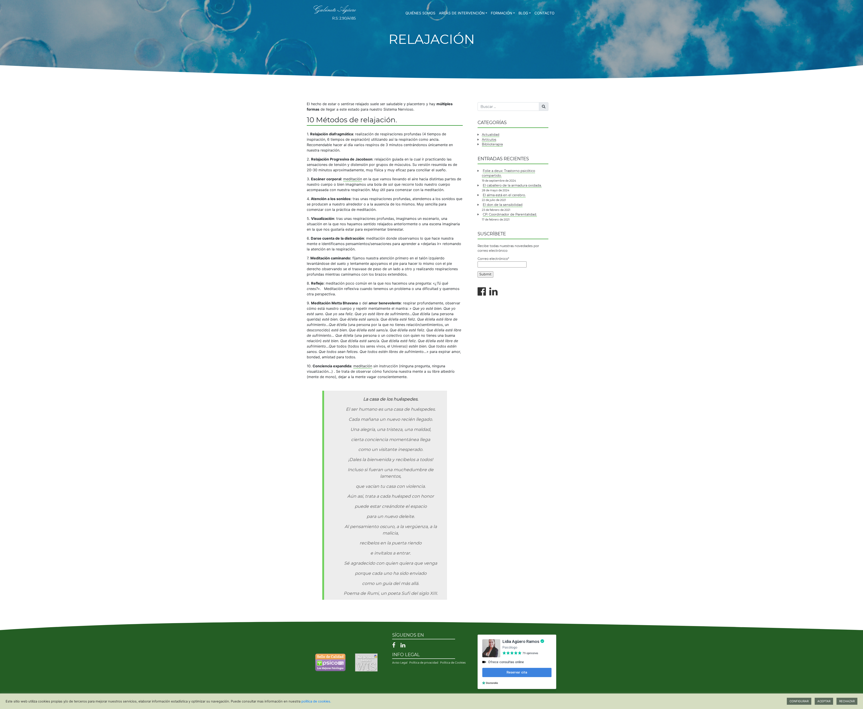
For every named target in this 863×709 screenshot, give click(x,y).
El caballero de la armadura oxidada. (512, 185)
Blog (523, 13)
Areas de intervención (462, 13)
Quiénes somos (420, 13)
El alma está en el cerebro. (504, 195)
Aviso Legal (399, 662)
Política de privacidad (423, 662)
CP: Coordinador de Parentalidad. (510, 214)
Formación (501, 13)
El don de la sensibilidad (503, 205)
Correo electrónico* (493, 259)
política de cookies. (316, 701)
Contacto (544, 13)
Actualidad (490, 135)
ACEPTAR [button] (823, 701)
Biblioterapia (492, 144)
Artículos (489, 140)
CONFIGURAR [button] (799, 701)
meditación (352, 179)
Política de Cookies (453, 662)
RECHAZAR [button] (847, 701)
